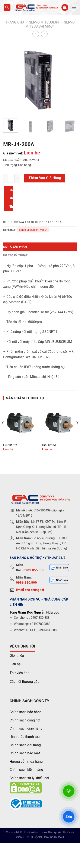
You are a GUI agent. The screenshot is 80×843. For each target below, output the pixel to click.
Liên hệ (15, 664)
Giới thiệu (17, 656)
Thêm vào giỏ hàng (45, 178)
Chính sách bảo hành (26, 712)
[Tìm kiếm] (7, 7)
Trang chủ (14, 22)
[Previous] (10, 78)
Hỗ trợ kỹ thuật (15, 255)
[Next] (70, 78)
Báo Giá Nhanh (11, 198)
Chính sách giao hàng (26, 728)
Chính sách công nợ (24, 720)
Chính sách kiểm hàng (26, 770)
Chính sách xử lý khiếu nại (29, 778)
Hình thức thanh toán (26, 737)
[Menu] (74, 7)
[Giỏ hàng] (64, 7)
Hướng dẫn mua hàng (26, 761)
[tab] (40, 246)
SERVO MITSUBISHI (44, 22)
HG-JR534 (49, 445)
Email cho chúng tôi (30, 590)
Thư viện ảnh (19, 673)
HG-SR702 (10, 445)
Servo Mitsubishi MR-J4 (50, 24)
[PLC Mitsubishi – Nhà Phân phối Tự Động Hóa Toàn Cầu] (36, 7)
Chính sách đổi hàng (25, 745)
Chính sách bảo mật (25, 753)
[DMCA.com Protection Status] (26, 787)
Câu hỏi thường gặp (24, 682)
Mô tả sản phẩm (15, 246)
